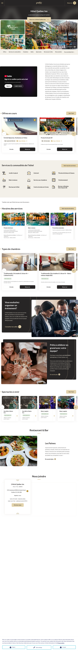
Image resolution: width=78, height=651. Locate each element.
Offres (4, 51)
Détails (11, 149)
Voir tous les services (70, 165)
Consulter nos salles (11, 327)
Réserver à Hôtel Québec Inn (37, 19)
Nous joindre (58, 51)
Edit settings (39, 647)
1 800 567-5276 (20, 501)
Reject (13, 647)
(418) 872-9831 (21, 498)
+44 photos (70, 46)
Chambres (25, 51)
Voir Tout (71, 113)
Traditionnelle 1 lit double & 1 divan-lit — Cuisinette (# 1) (16, 274)
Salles (32, 51)
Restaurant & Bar (48, 51)
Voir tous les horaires (68, 208)
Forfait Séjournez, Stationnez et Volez (15, 138)
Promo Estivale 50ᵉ (47, 138)
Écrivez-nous (17, 505)
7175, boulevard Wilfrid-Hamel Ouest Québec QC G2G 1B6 (16, 491)
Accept (64, 647)
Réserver (69, 3)
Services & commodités (15, 51)
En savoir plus (49, 459)
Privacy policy (60, 643)
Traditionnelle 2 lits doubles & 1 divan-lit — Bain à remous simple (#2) (56, 274)
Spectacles (39, 51)
